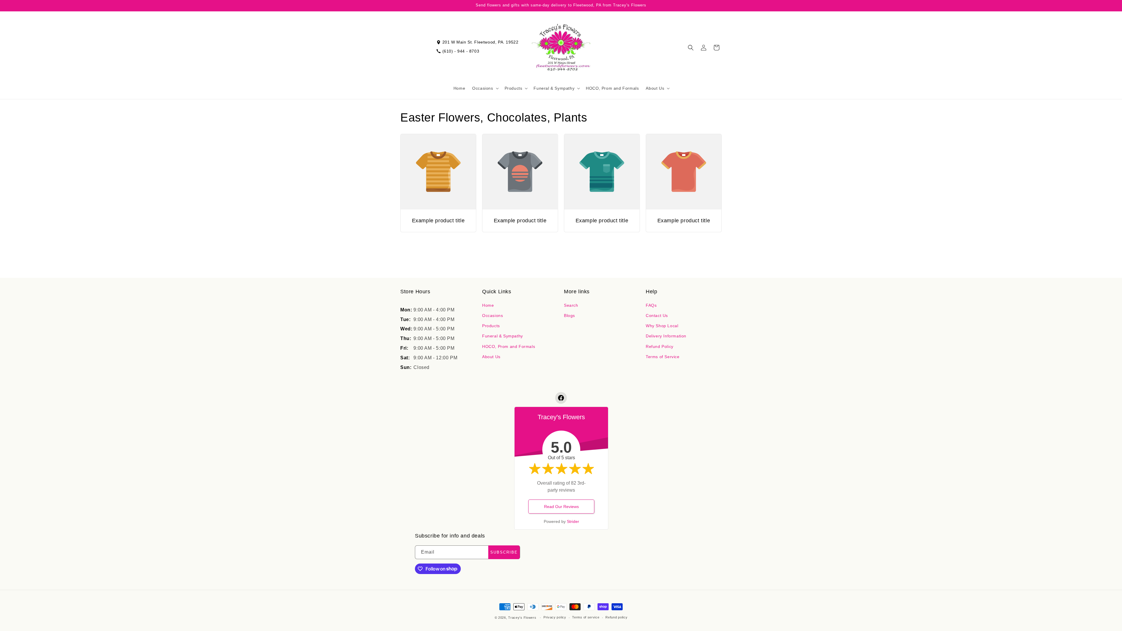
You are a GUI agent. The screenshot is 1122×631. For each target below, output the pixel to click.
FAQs (651, 305)
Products (491, 325)
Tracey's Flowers (522, 617)
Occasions (492, 315)
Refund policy (616, 617)
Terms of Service (663, 356)
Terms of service (585, 617)
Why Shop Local (662, 325)
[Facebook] (561, 398)
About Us (491, 356)
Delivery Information (666, 336)
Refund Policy (659, 346)
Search (571, 305)
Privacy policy (554, 617)
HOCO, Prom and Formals (508, 346)
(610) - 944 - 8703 (460, 51)
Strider (573, 521)
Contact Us (657, 315)
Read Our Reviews (561, 506)
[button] (485, 88)
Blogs (569, 315)
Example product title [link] (438, 220)
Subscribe (504, 552)
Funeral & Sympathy (502, 336)
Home (488, 305)
